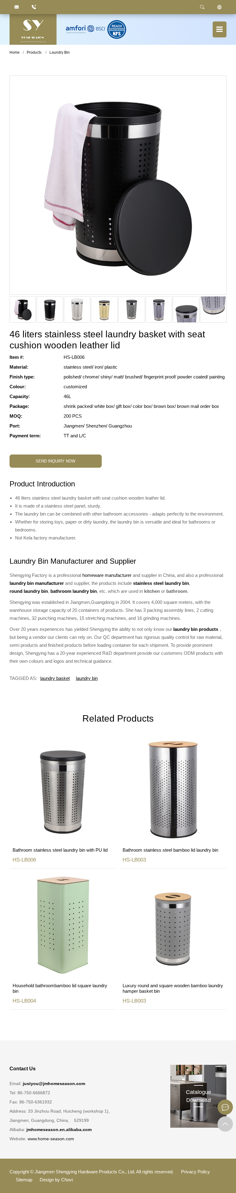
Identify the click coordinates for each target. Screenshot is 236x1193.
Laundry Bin (59, 52)
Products (34, 52)
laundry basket (55, 678)
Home (15, 52)
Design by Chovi (56, 1179)
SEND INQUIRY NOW (55, 461)
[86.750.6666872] (34, 7)
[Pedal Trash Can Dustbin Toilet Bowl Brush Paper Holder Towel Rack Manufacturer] (33, 29)
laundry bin (87, 678)
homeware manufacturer (107, 575)
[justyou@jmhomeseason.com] (17, 7)
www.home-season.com (51, 1138)
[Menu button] (219, 29)
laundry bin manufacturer (37, 583)
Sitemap (24, 1179)
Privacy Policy (195, 1171)
